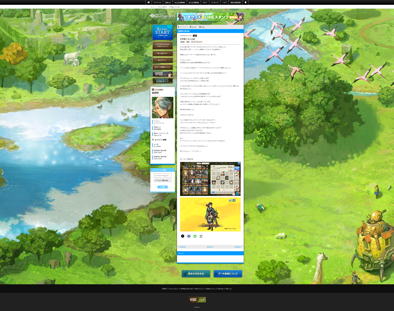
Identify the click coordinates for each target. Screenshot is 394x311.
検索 (163, 187)
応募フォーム (229, 288)
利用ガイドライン (199, 288)
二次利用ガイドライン (210, 288)
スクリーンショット (196, 42)
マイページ (157, 2)
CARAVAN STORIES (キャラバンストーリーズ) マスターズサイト (162, 16)
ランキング (214, 2)
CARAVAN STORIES (197, 299)
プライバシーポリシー (173, 288)
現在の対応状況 (236, 2)
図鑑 (203, 27)
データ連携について (162, 67)
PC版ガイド (162, 53)
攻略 (188, 42)
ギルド (205, 2)
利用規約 (164, 288)
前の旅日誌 (183, 247)
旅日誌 (194, 27)
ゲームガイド (162, 81)
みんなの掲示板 (180, 2)
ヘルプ (224, 2)
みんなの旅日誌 (194, 2)
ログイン (162, 60)
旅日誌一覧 (210, 247)
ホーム (153, 7)
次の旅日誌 (237, 247)
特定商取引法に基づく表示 (187, 288)
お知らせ (168, 2)
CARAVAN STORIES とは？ (162, 74)
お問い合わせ (221, 288)
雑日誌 (182, 42)
